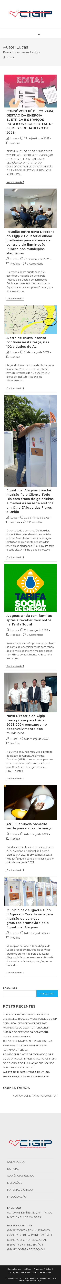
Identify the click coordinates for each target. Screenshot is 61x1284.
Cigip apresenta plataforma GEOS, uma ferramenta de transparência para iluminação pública (27, 1045)
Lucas (11, 57)
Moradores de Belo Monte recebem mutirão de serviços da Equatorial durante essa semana (26, 1032)
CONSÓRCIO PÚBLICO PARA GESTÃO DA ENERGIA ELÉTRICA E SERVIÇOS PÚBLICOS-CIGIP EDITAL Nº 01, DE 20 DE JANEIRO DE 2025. (30, 1019)
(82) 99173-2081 (16, 1235)
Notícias (15, 143)
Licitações (14, 1182)
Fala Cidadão (16, 1196)
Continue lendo (15, 182)
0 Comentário (35, 263)
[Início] (4, 57)
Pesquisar (10, 988)
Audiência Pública (20, 1175)
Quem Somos (16, 1161)
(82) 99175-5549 (16, 1239)
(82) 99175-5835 (16, 1230)
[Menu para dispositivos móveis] (39, 34)
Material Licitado (20, 1189)
